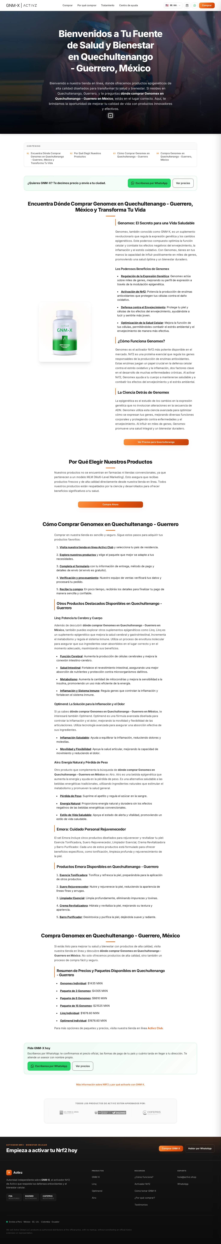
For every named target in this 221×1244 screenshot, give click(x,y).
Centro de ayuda (128, 5)
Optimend (97, 1190)
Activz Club (105, 547)
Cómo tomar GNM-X (145, 1190)
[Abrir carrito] (187, 5)
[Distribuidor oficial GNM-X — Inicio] (21, 5)
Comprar (68, 5)
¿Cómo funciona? (144, 1177)
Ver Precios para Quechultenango (156, 442)
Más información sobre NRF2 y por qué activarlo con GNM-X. (110, 1084)
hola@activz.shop (186, 1177)
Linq (94, 1183)
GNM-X (96, 1177)
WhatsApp (182, 1183)
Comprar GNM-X (171, 1148)
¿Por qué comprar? (145, 1197)
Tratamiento (107, 5)
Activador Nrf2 (142, 1183)
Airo (94, 1197)
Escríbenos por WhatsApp (151, 183)
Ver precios (183, 183)
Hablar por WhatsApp (200, 1148)
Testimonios (141, 1204)
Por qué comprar (86, 5)
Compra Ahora (110, 504)
